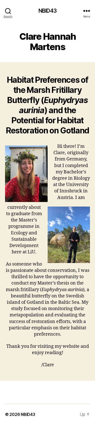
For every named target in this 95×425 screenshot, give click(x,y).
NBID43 (48, 10)
